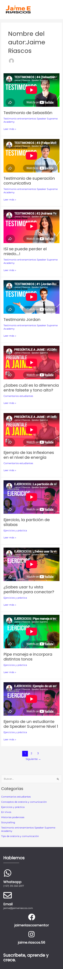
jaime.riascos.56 (31, 942)
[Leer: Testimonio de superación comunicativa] (31, 155)
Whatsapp (12, 881)
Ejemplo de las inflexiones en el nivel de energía (29, 455)
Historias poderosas (12, 817)
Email (8, 904)
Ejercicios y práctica (13, 807)
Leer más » (10, 128)
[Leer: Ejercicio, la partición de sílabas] (31, 497)
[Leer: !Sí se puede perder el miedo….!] (31, 226)
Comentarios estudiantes (16, 796)
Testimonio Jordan (22, 319)
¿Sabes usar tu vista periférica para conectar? (29, 589)
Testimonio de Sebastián (28, 112)
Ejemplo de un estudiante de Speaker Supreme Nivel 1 (31, 724)
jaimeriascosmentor (31, 925)
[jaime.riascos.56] (31, 934)
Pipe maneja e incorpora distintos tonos (28, 656)
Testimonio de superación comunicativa (29, 180)
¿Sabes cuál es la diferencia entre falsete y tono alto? (31, 387)
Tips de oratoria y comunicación (20, 836)
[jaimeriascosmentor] (31, 916)
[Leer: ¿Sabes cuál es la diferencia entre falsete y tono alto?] (31, 362)
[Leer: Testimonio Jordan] (31, 297)
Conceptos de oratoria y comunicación (24, 802)
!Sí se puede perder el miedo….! (25, 251)
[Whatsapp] (7, 873)
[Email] (7, 895)
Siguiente (33, 759)
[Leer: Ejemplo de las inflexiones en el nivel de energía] (31, 430)
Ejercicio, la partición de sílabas (27, 522)
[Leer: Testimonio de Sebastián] (31, 90)
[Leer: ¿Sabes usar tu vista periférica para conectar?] (31, 564)
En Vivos (6, 812)
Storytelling (8, 822)
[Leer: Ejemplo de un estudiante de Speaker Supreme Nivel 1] (31, 699)
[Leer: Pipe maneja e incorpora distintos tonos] (31, 631)
